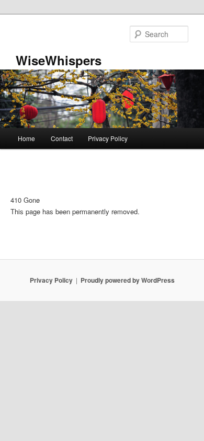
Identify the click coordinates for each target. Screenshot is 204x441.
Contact (62, 138)
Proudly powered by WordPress (128, 280)
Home (26, 138)
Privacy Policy (108, 138)
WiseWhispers (58, 60)
